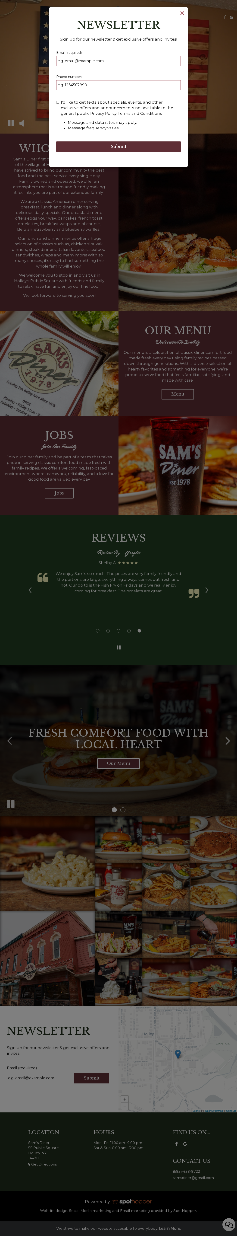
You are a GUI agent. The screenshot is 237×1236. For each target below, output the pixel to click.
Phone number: (69, 77)
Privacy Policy (103, 113)
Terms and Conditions (140, 113)
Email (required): (69, 53)
